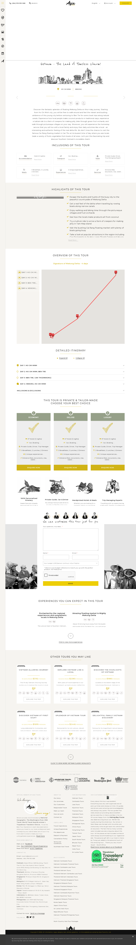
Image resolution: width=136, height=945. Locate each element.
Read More (38, 159)
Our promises (58, 801)
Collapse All (80, 358)
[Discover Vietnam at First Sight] (33, 711)
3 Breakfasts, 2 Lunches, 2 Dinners (34, 450)
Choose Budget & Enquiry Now (70, 35)
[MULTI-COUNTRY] (2, 25)
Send (70, 583)
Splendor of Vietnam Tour (71, 715)
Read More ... (73, 240)
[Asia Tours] (70, 3)
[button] (116, 273)
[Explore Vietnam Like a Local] (71, 665)
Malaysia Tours (77, 817)
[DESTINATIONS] (2, 17)
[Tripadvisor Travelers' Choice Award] (122, 780)
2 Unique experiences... (34, 454)
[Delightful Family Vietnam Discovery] (108, 711)
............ (56, 918)
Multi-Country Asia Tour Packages (66, 921)
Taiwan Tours (77, 833)
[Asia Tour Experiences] (2, 39)
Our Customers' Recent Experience (34, 846)
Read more (40, 836)
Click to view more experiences (70, 642)
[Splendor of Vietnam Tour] (71, 711)
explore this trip (33, 699)
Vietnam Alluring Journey (33, 670)
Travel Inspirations (60, 826)
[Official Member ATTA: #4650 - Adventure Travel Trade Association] (59, 780)
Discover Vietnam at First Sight (33, 717)
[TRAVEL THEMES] (2, 32)
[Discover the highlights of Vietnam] (108, 665)
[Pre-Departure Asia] (2, 53)
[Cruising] (24, 692)
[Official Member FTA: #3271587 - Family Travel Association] (37, 780)
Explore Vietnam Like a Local (71, 671)
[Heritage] (76, 692)
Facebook (28, 844)
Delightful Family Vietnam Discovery (108, 717)
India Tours (76, 849)
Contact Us (58, 817)
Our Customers (59, 804)
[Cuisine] (77, 103)
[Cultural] (64, 103)
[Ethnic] (68, 692)
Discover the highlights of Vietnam (108, 671)
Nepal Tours (76, 846)
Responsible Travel (60, 807)
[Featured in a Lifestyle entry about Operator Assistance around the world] (103, 780)
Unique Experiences (60, 829)
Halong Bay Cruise (117, 817)
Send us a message (37, 913)
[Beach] (43, 692)
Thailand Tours (77, 811)
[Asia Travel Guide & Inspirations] (2, 46)
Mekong (78, 89)
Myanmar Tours (77, 807)
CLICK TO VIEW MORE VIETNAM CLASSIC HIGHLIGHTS (71, 763)
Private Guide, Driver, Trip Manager (35, 446)
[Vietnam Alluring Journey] (33, 665)
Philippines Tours (78, 823)
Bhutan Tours (77, 842)
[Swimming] (20, 692)
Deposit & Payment (61, 835)
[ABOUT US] (2, 61)
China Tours (76, 827)
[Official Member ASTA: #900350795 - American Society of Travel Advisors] (20, 780)
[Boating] (58, 103)
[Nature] (71, 103)
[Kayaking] (39, 692)
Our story (57, 798)
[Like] (71, 25)
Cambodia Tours (78, 801)
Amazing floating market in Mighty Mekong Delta (89, 614)
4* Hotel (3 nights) (72, 439)
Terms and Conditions (57, 842)
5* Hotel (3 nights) (109, 439)
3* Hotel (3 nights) (35, 439)
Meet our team (59, 811)
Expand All (63, 358)
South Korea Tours (78, 839)
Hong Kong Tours (78, 830)
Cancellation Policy (60, 838)
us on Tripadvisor (36, 848)
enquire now (33, 468)
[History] (83, 103)
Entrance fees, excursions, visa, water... (35, 459)
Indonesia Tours (77, 814)
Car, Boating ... (35, 443)
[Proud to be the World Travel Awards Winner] (71, 787)
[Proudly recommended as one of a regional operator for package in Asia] (83, 780)
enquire (125, 3)
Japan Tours (76, 836)
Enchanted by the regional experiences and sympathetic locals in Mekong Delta (52, 615)
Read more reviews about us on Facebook (106, 847)
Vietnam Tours (77, 798)
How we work (58, 814)
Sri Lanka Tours (77, 852)
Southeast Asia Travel (61, 846)
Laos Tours (76, 804)
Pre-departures (59, 832)
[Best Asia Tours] (2, 10)
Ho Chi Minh (66, 89)
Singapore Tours (78, 820)
